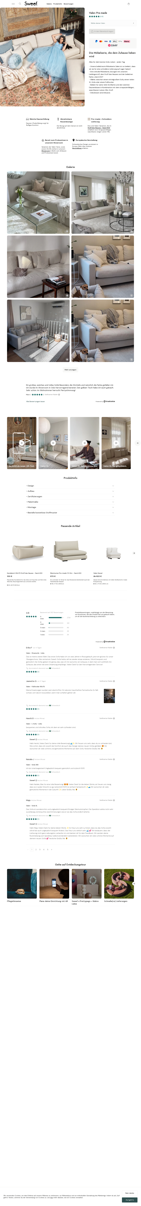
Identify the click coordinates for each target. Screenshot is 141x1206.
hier (51, 1198)
